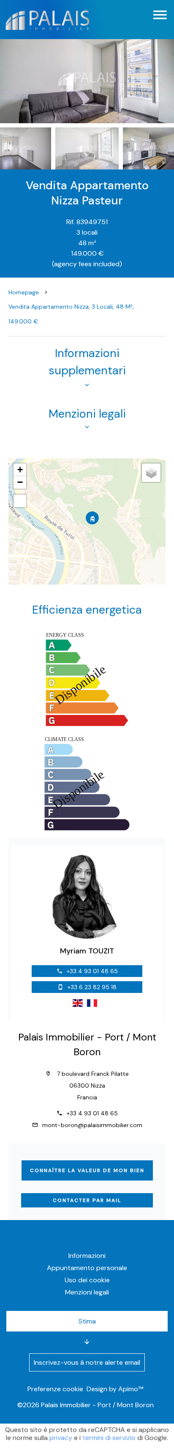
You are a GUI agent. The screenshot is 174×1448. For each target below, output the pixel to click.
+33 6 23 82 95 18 (92, 987)
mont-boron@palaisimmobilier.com (92, 1125)
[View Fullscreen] (20, 501)
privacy (60, 1437)
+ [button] (20, 469)
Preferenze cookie (55, 1388)
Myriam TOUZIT (87, 951)
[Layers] (151, 472)
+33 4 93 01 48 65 (92, 971)
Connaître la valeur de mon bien (87, 1170)
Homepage (23, 292)
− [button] (20, 482)
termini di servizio (109, 1437)
